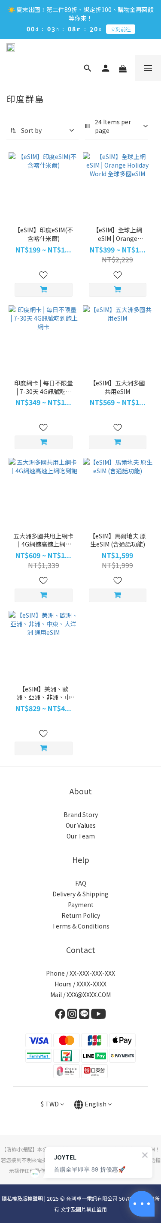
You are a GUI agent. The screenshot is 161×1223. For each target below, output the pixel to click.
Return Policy (80, 915)
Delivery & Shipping (80, 893)
